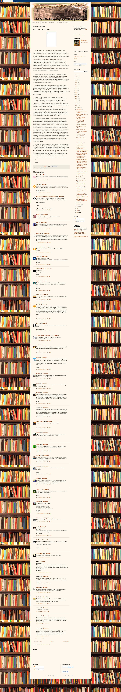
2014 (76, 100)
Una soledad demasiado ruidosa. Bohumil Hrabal (81, 199)
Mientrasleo (84, 40)
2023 (76, 82)
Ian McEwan (44, 168)
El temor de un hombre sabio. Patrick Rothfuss (81, 184)
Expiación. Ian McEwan (81, 124)
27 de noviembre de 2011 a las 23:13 (43, 572)
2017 (76, 94)
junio (78, 210)
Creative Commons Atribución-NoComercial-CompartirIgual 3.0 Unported (79, 232)
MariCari (38, 455)
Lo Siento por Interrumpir (42, 518)
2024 (76, 81)
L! (36, 526)
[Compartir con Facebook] (55, 166)
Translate (83, 65)
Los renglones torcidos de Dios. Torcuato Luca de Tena (81, 169)
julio (78, 208)
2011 (76, 105)
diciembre (79, 107)
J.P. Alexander (39, 553)
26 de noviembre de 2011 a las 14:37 (43, 378)
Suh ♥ (37, 478)
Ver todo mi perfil (84, 42)
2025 (76, 79)
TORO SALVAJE (40, 268)
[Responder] (45, 174)
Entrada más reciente (38, 641)
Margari (38, 444)
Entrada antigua (66, 641)
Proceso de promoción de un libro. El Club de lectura (82, 150)
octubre (78, 202)
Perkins (38, 597)
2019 (76, 90)
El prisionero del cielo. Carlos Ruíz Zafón (80, 135)
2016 (76, 96)
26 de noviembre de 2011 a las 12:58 (43, 318)
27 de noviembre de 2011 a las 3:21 (43, 557)
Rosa (37, 323)
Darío (37, 383)
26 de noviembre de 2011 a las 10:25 (43, 209)
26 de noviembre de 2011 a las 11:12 (43, 264)
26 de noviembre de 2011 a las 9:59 (43, 180)
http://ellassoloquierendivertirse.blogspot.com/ (46, 196)
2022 (76, 84)
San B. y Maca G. (40, 421)
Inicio (52, 641)
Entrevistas (44, 22)
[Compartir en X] (54, 166)
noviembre (79, 109)
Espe (37, 222)
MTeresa (38, 501)
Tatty (37, 184)
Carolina (38, 466)
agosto (78, 206)
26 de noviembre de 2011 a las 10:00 (43, 192)
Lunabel (38, 174)
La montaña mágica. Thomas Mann (82, 190)
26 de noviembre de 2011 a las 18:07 (43, 474)
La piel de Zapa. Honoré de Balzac (81, 132)
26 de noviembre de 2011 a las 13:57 (43, 352)
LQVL (37, 281)
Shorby (37, 539)
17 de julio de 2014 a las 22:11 (42, 623)
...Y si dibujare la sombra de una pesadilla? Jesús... (82, 172)
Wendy (37, 256)
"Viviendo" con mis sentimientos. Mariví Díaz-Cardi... (80, 139)
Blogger (73, 675)
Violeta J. (38, 489)
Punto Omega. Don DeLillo (81, 159)
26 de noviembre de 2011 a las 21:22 (43, 513)
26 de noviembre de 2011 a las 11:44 (43, 276)
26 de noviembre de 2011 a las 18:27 (43, 485)
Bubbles (38, 373)
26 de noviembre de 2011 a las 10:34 (43, 229)
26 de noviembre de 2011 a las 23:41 (43, 535)
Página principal (35, 22)
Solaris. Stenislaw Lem (80, 129)
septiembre (79, 204)
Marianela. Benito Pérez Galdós (81, 187)
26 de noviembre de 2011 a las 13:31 (43, 340)
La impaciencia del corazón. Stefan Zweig (81, 165)
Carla (37, 357)
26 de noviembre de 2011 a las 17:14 (43, 451)
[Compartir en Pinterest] (56, 166)
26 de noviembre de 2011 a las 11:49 (43, 299)
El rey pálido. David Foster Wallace (81, 111)
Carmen (38, 432)
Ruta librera (51, 22)
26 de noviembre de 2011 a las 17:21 (43, 461)
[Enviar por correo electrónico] (51, 166)
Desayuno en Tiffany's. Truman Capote (80, 144)
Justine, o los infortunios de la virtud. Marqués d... (81, 153)
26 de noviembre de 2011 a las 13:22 (43, 331)
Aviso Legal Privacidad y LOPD (64, 22)
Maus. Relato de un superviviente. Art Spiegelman (80, 121)
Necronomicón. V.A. (80, 142)
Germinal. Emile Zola (80, 178)
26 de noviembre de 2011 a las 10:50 (43, 252)
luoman (61, 675)
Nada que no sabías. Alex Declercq (81, 181)
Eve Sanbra (38, 233)
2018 (76, 92)
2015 (76, 98)
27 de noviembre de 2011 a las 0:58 (43, 549)
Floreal (37, 214)
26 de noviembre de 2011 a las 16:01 (43, 403)
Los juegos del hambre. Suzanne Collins (80, 157)
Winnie (37, 294)
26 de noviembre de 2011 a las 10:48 (43, 242)
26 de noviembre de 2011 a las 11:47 (43, 290)
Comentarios (78, 221)
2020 (76, 88)
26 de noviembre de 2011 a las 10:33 (43, 218)
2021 (76, 86)
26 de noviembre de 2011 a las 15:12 (43, 388)
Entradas (77, 218)
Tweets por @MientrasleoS (79, 35)
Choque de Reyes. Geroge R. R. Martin (82, 114)
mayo (78, 212)
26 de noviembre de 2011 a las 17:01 (43, 440)
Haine (37, 345)
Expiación (39, 168)
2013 (76, 102)
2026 (76, 77)
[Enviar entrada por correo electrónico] (49, 166)
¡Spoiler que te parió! (80, 175)
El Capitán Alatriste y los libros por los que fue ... (81, 193)
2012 (76, 104)
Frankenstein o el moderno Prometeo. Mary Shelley (81, 162)
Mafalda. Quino (79, 176)
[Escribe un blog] (52, 166)
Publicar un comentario (39, 638)
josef (37, 304)
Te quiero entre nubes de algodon (43, 335)
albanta (38, 587)
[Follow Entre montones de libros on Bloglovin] (68, 667)
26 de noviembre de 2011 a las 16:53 (43, 427)
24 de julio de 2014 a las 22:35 (42, 636)
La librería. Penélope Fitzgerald (80, 118)
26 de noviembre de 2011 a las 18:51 (43, 497)
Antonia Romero (39, 247)
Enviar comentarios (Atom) (44, 644)
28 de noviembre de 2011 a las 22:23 (43, 592)
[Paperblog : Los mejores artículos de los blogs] (65, 672)
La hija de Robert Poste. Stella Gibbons (81, 147)
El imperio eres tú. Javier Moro (81, 127)
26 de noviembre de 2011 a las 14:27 (43, 369)
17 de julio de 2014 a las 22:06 (42, 611)
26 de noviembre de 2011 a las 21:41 (43, 521)
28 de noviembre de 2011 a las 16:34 (43, 583)
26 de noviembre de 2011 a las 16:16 (43, 416)
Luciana (38, 392)
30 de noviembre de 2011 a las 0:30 (43, 603)
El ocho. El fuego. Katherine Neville (82, 196)
